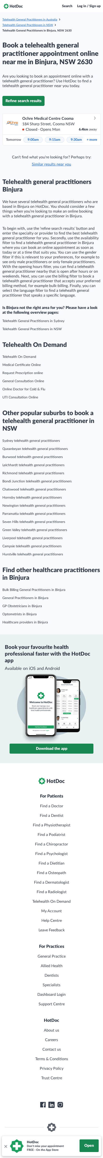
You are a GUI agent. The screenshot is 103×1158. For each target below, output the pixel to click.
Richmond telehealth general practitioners (33, 473)
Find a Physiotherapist (51, 825)
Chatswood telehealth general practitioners (34, 489)
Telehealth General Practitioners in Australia (29, 19)
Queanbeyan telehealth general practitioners (35, 449)
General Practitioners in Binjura (25, 598)
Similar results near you (51, 164)
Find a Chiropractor (51, 844)
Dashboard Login (51, 994)
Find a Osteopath (51, 873)
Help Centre (51, 921)
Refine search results (23, 101)
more (92, 139)
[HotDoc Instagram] (60, 1105)
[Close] (5, 1146)
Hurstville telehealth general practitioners (32, 554)
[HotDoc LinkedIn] (51, 1105)
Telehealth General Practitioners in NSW (27, 25)
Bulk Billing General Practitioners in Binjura (33, 590)
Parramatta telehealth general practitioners (33, 514)
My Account (51, 911)
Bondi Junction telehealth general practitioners (37, 481)
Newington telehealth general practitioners (33, 505)
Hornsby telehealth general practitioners (32, 497)
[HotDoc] (13, 6)
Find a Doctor (51, 806)
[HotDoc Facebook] (43, 1105)
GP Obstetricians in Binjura (22, 606)
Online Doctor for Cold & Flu (23, 389)
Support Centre (52, 1004)
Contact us (51, 1049)
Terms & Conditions (51, 1059)
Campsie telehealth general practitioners (32, 546)
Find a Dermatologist (51, 882)
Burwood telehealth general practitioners (32, 457)
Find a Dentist (51, 816)
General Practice (52, 956)
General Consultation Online (23, 381)
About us (51, 1030)
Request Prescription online (22, 373)
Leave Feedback (52, 930)
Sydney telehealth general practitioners (31, 441)
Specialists (51, 985)
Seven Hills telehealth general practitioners (33, 522)
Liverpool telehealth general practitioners (32, 538)
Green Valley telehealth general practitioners (34, 530)
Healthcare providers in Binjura (25, 622)
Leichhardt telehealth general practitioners (33, 465)
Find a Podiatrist (51, 835)
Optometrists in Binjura (19, 614)
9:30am (76, 139)
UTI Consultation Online (20, 397)
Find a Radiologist (52, 892)
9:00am (33, 139)
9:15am (54, 139)
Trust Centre (51, 1078)
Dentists (52, 975)
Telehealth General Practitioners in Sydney (33, 321)
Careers (51, 1040)
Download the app (51, 749)
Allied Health (52, 966)
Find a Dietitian (51, 863)
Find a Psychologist (51, 854)
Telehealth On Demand (19, 357)
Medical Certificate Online (21, 365)
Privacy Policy (51, 1068)
